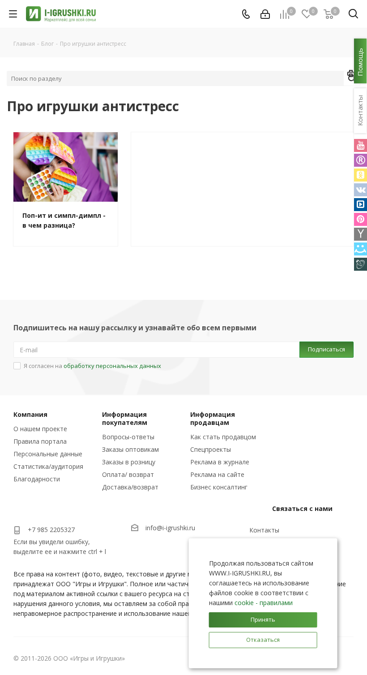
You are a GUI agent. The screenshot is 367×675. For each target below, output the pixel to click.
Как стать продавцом (223, 437)
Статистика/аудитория (48, 466)
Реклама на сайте (217, 474)
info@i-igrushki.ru (170, 528)
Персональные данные (47, 454)
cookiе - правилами (264, 602)
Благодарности (36, 479)
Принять (263, 619)
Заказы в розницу (128, 462)
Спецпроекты (210, 449)
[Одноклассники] (360, 175)
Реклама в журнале (219, 462)
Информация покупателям (124, 418)
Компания (30, 414)
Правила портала (40, 441)
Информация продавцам (212, 418)
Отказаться (263, 640)
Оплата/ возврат (128, 474)
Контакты (264, 530)
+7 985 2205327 (51, 529)
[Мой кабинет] (265, 14)
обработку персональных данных (112, 366)
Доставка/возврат (130, 487)
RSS (351, 75)
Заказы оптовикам (130, 449)
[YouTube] (360, 145)
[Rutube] (360, 160)
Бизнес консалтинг (219, 487)
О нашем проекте (40, 428)
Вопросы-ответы (128, 437)
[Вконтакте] (360, 189)
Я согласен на (92, 366)
